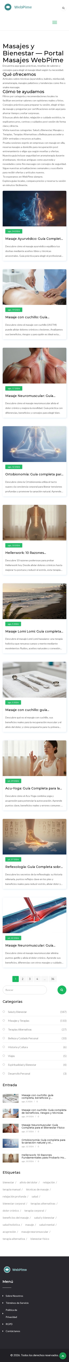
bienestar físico (39, 1238)
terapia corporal (34, 1210)
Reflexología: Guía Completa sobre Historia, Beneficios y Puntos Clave (34, 868)
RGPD (9, 1324)
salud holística (11, 1224)
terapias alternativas (43, 1203)
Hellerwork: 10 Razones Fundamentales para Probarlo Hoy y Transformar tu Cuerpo (43, 1157)
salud (35, 1196)
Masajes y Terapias (37, 1020)
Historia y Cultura (37, 1047)
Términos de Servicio (17, 1302)
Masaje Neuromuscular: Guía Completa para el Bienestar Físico (33, 397)
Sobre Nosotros (14, 1295)
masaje (29, 1224)
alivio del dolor (29, 1182)
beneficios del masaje (16, 1217)
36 (52, 979)
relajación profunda (14, 1196)
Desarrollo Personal (37, 1073)
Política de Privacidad (11, 1313)
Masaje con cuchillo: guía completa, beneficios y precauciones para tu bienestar (42, 1098)
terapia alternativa (14, 1238)
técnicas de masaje (37, 1189)
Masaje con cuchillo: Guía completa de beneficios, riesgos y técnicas (44, 1111)
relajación (49, 1182)
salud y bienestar (44, 1217)
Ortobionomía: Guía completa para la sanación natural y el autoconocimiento (43, 1142)
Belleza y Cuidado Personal (37, 1038)
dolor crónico (11, 1210)
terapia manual (12, 1189)
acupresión (9, 1231)
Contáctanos (13, 1331)
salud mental (46, 1224)
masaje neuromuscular (34, 1231)
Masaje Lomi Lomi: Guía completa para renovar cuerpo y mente (33, 633)
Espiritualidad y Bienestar (37, 1064)
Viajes (37, 1055)
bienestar (8, 1182)
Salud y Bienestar (37, 1011)
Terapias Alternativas (37, 1029)
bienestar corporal (14, 1203)
